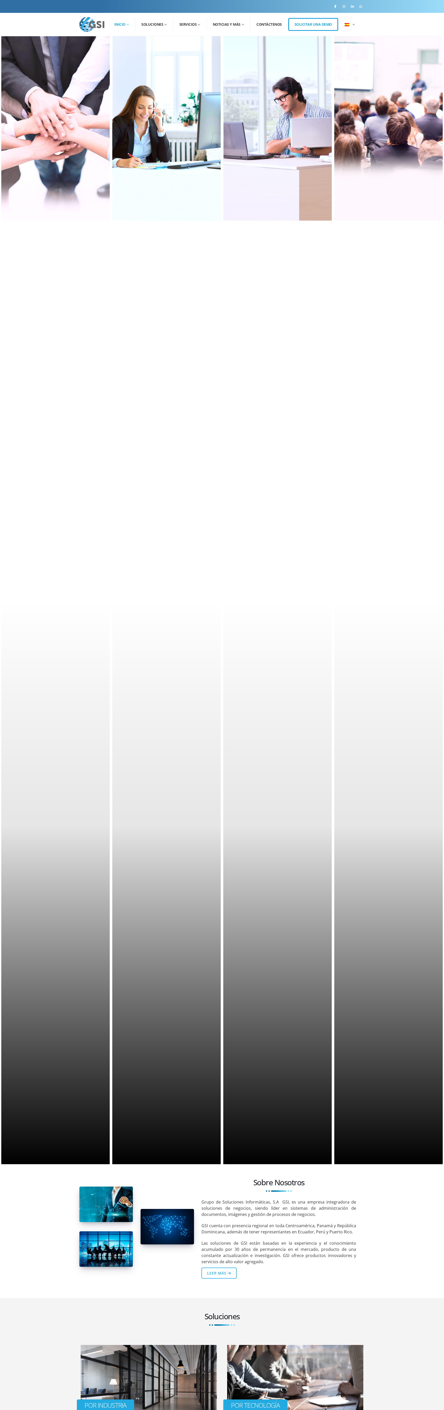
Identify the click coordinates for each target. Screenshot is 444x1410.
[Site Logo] (91, 24)
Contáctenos (269, 24)
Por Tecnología (255, 1405)
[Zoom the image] (149, 1348)
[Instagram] (343, 6)
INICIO (119, 24)
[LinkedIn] (352, 6)
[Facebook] (335, 6)
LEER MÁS (217, 1273)
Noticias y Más (226, 24)
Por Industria (105, 1405)
